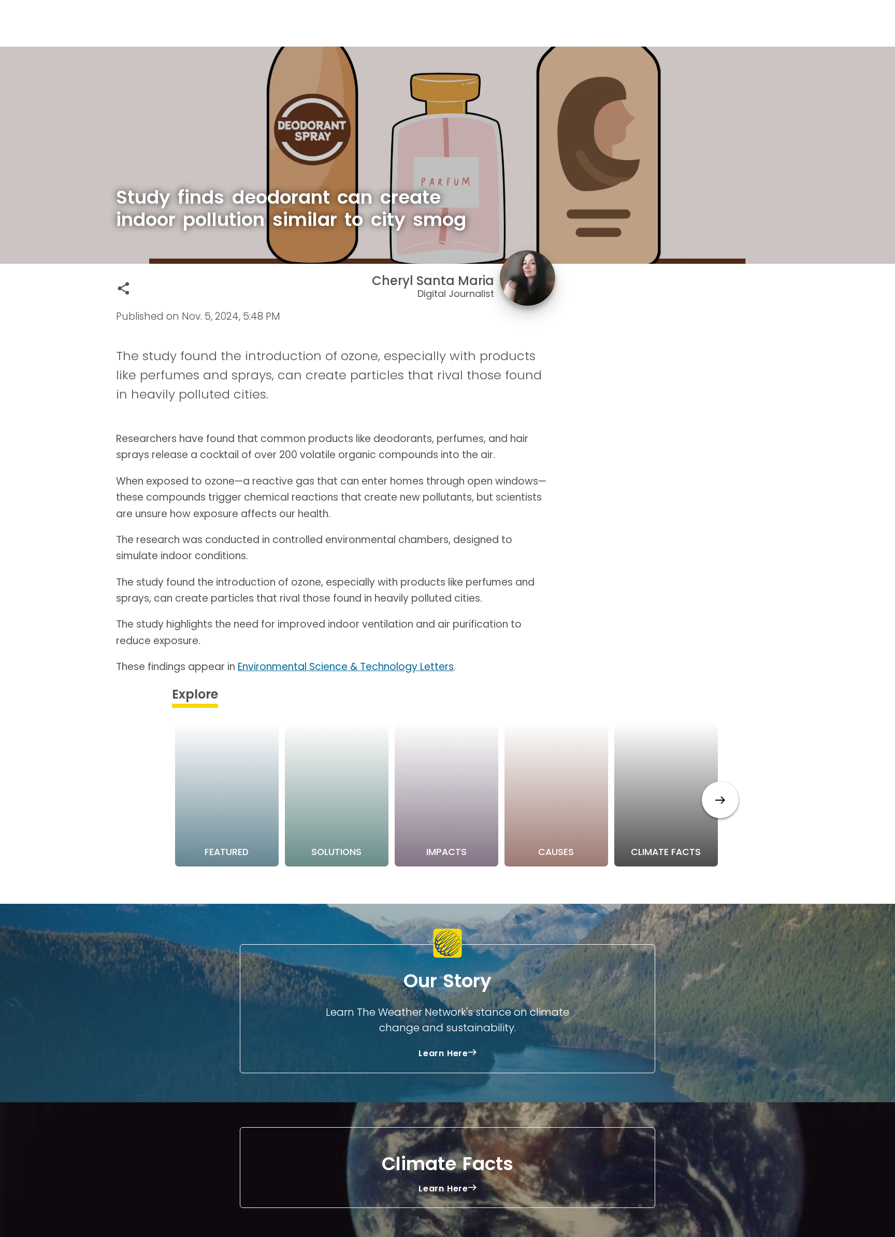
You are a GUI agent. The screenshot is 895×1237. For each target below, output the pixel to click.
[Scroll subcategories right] (720, 799)
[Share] (123, 288)
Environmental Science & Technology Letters (346, 667)
